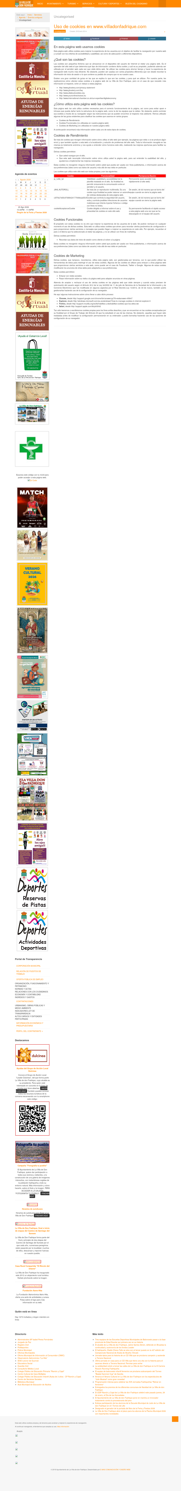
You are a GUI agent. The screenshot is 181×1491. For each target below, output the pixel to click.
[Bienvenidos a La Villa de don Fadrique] (24, 3)
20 (31, 193)
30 (46, 196)
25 (21, 196)
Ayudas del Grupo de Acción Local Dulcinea (32, 1069)
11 (21, 190)
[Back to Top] (175, 1419)
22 (41, 193)
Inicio (40, 3)
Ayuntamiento (54, 3)
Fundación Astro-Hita (32, 1290)
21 (36, 193)
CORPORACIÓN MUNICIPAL (28, 965)
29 (41, 196)
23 (46, 193)
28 (36, 196)
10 (16, 190)
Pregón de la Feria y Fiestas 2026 (32, 212)
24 (16, 196)
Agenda (22, 17)
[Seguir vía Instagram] (17, 1462)
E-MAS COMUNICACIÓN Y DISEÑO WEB (115, 1469)
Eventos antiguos (35, 17)
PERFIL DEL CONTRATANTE (28, 1031)
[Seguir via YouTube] (17, 1442)
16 (46, 190)
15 (41, 190)
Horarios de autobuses (32, 1209)
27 (31, 196)
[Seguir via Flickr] (17, 1456)
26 (26, 196)
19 (26, 193)
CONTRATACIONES (24, 1001)
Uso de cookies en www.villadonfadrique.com (100, 26)
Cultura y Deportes (109, 3)
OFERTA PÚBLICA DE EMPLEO (29, 979)
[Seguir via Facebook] (17, 1435)
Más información (63, 1426)
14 (36, 190)
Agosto (23, 179)
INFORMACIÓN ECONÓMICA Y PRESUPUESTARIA (29, 1024)
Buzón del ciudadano (136, 3)
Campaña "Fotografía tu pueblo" (32, 1165)
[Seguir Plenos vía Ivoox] (17, 1449)
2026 (29, 179)
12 (26, 190)
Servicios (87, 3)
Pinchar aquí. (41, 1215)
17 (16, 193)
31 (16, 199)
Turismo (72, 3)
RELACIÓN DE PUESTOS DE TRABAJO (28, 972)
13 (31, 190)
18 (21, 193)
